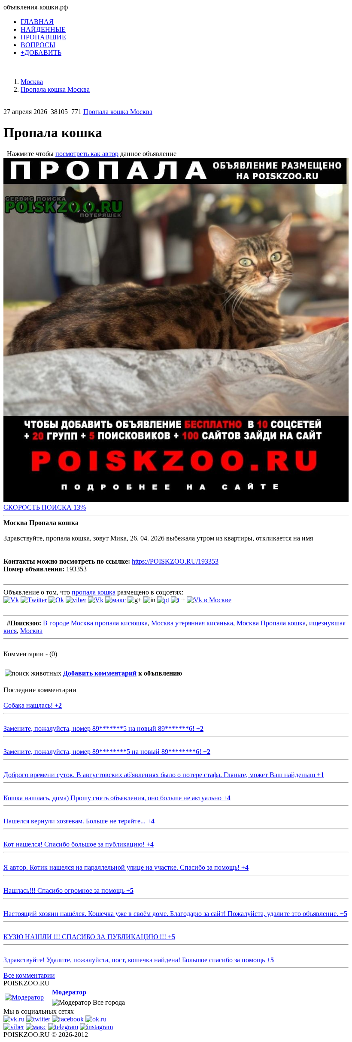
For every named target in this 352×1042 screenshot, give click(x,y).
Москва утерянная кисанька (192, 623)
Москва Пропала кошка (271, 623)
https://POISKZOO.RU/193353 (175, 561)
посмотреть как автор (86, 153)
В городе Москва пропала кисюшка (95, 623)
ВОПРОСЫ (38, 44)
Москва (31, 630)
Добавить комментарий (100, 673)
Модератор (69, 992)
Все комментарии (29, 975)
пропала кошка (93, 592)
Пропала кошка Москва (117, 111)
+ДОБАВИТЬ (41, 52)
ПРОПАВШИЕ (43, 37)
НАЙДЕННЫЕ (43, 29)
